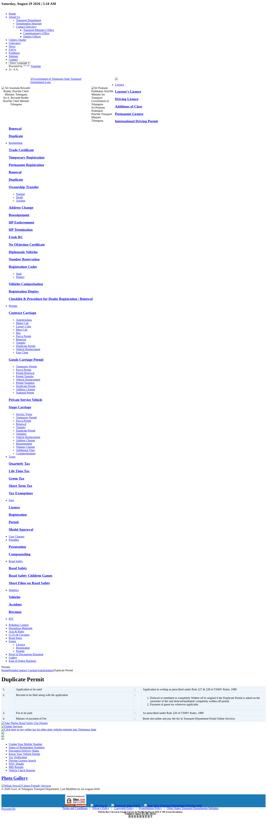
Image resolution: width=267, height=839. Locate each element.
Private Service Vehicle (25, 400)
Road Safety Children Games (30, 575)
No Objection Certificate (27, 244)
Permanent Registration (26, 165)
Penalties (14, 539)
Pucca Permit (23, 336)
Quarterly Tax (19, 464)
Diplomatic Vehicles (23, 252)
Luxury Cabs (23, 326)
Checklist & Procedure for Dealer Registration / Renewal (51, 299)
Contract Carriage (22, 313)
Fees (11, 500)
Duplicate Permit (25, 346)
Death (19, 197)
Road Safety (16, 561)
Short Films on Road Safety (29, 583)
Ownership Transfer (24, 187)
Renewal (15, 128)
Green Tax (16, 478)
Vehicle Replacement (28, 349)
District (20, 277)
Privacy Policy (100, 808)
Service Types (24, 414)
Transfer (20, 342)
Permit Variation (25, 382)
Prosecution (17, 547)
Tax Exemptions (21, 493)
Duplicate (16, 136)
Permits (13, 305)
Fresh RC (16, 237)
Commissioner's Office (36, 33)
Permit (14, 522)
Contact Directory (26, 26)
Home (5, 670)
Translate (36, 66)
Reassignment (19, 215)
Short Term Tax (20, 486)
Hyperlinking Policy (150, 808)
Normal (20, 194)
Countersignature (26, 453)
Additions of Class (128, 106)
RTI (11, 618)
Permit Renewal (25, 373)
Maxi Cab (21, 329)
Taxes (12, 456)
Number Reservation (24, 259)
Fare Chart (22, 352)
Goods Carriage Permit (26, 360)
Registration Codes (23, 267)
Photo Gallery (14, 778)
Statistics (14, 590)
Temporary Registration (26, 157)
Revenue (15, 612)
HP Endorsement (21, 222)
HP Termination (21, 230)
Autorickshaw (24, 319)
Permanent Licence (129, 114)
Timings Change (25, 446)
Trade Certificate (21, 150)
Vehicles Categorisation (26, 284)
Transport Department (28, 20)
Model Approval (21, 529)
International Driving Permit (136, 121)
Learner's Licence (128, 91)
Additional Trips (25, 450)
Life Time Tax (19, 471)
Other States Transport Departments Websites (193, 808)
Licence (119, 84)
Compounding (20, 554)
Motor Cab (22, 323)
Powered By (8, 808)
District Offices (32, 36)
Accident (15, 604)
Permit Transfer (25, 376)
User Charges (16, 536)
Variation (21, 433)
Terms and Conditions (75, 808)
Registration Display (24, 291)
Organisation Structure (29, 23)
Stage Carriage (20, 407)
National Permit (25, 392)
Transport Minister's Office (38, 30)
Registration (16, 142)
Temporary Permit (26, 366)
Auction (20, 200)
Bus (18, 332)
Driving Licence (126, 99)
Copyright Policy (124, 808)
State (19, 273)
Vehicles (14, 597)
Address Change (21, 207)
